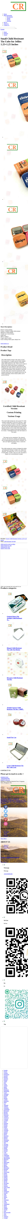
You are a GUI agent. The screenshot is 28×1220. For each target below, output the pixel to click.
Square (8, 18)
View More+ (4, 838)
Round (8, 19)
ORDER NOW (4, 777)
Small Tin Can (11, 737)
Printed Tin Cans (16, 801)
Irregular (9, 21)
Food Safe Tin (4, 800)
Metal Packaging (8, 15)
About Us (6, 23)
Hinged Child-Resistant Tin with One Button (14, 649)
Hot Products (4, 799)
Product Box (11, 800)
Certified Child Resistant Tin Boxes (10, 857)
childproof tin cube (5, 547)
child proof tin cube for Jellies (8, 544)
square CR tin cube (5, 548)
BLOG (5, 22)
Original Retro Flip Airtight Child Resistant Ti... (14, 618)
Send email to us (5, 343)
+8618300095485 (5, 778)
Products (6, 33)
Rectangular (10, 16)
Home (5, 14)
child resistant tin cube (6, 545)
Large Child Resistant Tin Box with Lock (15, 766)
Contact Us (6, 25)
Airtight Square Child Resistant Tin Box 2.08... (15, 708)
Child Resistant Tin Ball (10, 541)
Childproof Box (19, 800)
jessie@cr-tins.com (5, 780)
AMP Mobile (16, 799)
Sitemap (10, 799)
